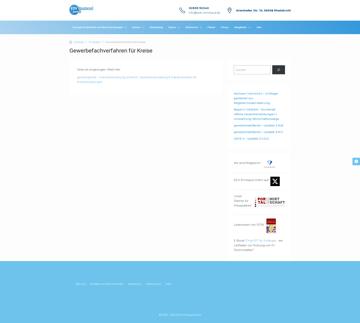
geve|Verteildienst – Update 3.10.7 (258, 132)
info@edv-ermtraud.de (204, 12)
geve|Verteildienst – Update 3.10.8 (258, 125)
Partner (211, 27)
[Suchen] (278, 69)
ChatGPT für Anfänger (261, 240)
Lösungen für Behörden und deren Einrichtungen (97, 27)
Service (136, 27)
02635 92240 (199, 8)
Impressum (135, 283)
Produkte (94, 42)
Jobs (259, 27)
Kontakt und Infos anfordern (107, 283)
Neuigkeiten (240, 27)
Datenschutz (153, 283)
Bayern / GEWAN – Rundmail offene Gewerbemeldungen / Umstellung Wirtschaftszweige (256, 114)
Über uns (81, 283)
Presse (225, 27)
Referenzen (192, 27)
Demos (172, 27)
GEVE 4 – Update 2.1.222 (251, 138)
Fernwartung (156, 27)
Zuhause (79, 42)
